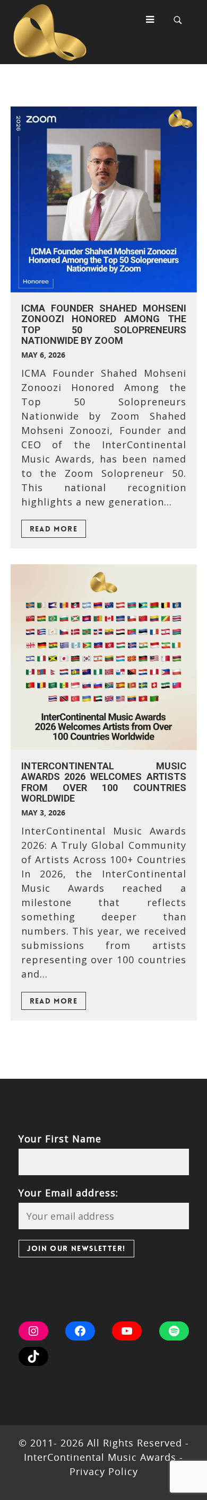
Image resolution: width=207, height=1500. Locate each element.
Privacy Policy (104, 1471)
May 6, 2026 (43, 355)
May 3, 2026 (43, 812)
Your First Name (60, 1138)
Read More (54, 529)
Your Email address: (68, 1192)
